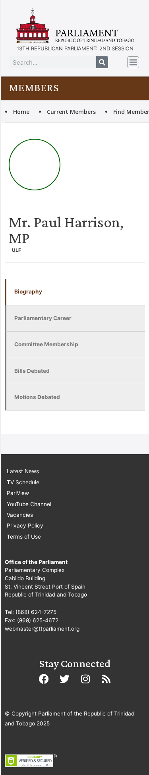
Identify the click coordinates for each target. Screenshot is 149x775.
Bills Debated (32, 371)
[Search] (102, 62)
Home (21, 111)
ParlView (18, 493)
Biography (28, 291)
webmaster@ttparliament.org (42, 628)
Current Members (71, 111)
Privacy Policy (25, 525)
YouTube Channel (29, 504)
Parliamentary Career (43, 318)
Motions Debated (37, 397)
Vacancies (20, 515)
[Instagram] (85, 679)
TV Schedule (23, 482)
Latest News (23, 471)
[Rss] (106, 679)
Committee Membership (46, 344)
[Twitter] (65, 679)
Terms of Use (24, 536)
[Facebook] (44, 679)
